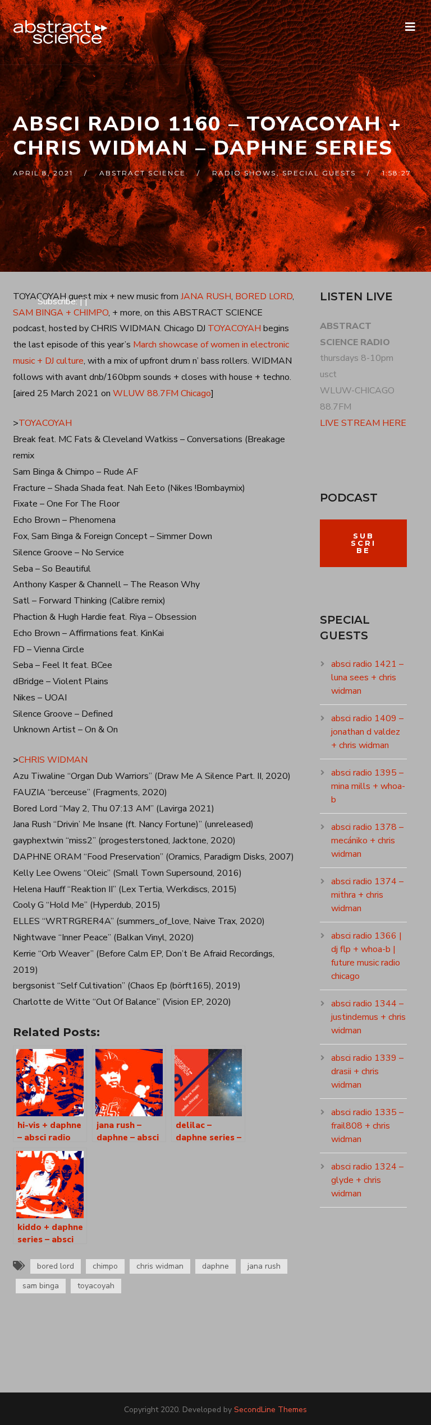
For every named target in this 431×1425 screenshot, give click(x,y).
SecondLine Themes (270, 1409)
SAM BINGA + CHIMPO (60, 313)
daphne (215, 1266)
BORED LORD (263, 296)
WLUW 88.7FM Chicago (162, 393)
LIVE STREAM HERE (363, 423)
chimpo (105, 1266)
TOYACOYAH (234, 328)
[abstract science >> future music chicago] (60, 32)
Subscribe (363, 543)
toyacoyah (95, 1285)
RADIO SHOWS (244, 173)
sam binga (40, 1285)
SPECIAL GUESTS (319, 173)
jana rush (264, 1266)
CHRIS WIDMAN (53, 760)
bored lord (55, 1266)
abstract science (142, 173)
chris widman (160, 1266)
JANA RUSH (206, 296)
